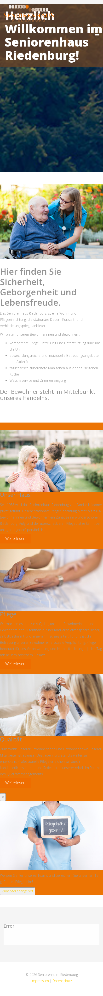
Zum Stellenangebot (17, 891)
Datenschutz (62, 980)
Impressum (40, 980)
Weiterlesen (15, 538)
